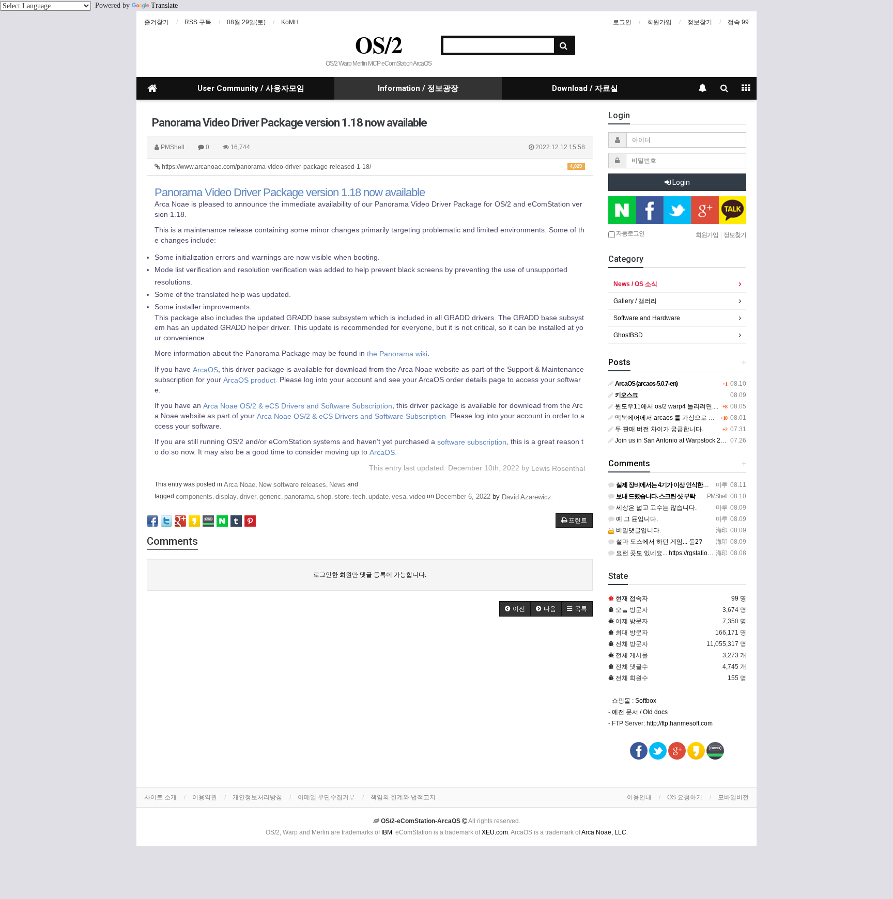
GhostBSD (628, 335)
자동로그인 (629, 233)
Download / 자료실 (585, 88)
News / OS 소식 (635, 284)
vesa (399, 496)
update (378, 496)
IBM (386, 832)
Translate (164, 5)
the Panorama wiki (397, 354)
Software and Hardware (646, 318)
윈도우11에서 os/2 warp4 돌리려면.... (665, 406)
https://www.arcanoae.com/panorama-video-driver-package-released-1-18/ (371, 166)
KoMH (290, 22)
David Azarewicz (526, 497)
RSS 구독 (197, 22)
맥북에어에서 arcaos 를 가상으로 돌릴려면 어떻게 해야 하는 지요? (706, 417)
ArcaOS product (249, 379)
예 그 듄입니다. (636, 519)
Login (680, 182)
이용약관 (204, 797)
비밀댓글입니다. (637, 530)
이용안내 (639, 797)
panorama (299, 496)
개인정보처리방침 (257, 797)
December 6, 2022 (463, 496)
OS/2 (379, 44)
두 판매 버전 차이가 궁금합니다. (658, 429)
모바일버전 (733, 797)
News (337, 484)
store (341, 496)
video (417, 496)
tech (358, 496)
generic (270, 496)
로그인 (622, 22)
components (194, 496)
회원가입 (659, 22)
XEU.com (495, 832)
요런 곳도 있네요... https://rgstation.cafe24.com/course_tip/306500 (706, 553)
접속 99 (738, 22)
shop (324, 496)
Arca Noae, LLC (603, 832)
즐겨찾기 (156, 22)
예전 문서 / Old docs (640, 712)
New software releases (292, 484)
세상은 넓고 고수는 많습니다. (655, 507)
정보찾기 (699, 22)
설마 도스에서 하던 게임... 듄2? (658, 541)
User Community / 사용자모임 (250, 88)
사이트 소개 (160, 797)
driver (248, 496)
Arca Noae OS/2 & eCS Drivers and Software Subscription (297, 405)
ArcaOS (205, 369)
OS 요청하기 (684, 797)
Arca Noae (239, 484)
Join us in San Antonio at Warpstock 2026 (672, 440)
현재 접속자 (631, 598)
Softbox (645, 700)
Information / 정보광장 (418, 88)
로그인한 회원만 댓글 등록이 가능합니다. (369, 574)
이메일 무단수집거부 (326, 797)
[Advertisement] (370, 704)
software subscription (471, 442)
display (226, 496)
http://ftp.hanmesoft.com (679, 723)
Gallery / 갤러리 (635, 301)
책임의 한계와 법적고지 (403, 797)
